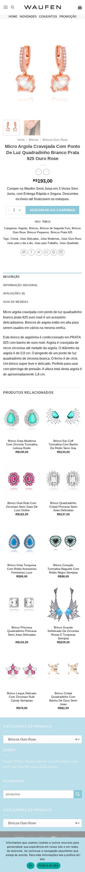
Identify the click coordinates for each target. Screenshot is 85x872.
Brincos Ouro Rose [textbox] (41, 739)
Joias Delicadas (29, 238)
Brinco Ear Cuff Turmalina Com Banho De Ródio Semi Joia (63, 444)
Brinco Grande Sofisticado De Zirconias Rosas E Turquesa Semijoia (63, 633)
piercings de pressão (25, 369)
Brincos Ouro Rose (55, 139)
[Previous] (10, 72)
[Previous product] (46, 172)
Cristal (14, 238)
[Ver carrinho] (80, 7)
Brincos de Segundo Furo (55, 228)
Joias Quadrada (68, 243)
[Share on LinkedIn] (61, 252)
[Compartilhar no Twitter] (38, 252)
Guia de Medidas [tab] (15, 301)
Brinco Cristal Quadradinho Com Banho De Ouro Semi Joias (63, 699)
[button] (5, 7)
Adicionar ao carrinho (52, 210)
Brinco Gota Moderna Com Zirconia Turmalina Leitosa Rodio (22, 444)
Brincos (34, 139)
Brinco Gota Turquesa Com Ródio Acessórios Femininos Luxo (22, 569)
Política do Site (48, 865)
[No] (79, 856)
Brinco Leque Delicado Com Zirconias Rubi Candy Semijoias (22, 697)
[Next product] (38, 172)
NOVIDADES (28, 16)
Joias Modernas (49, 238)
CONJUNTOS (48, 16)
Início (21, 139)
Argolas (22, 228)
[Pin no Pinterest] (53, 252)
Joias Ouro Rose (71, 238)
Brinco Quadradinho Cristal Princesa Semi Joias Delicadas (63, 507)
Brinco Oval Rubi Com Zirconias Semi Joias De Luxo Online (22, 507)
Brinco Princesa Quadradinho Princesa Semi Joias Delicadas (22, 631)
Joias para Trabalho (46, 243)
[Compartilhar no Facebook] (31, 252)
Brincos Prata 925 (61, 232)
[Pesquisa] (12, 7)
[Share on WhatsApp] (23, 252)
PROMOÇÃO (68, 16)
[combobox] (42, 739)
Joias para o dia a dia (20, 243)
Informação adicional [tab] (20, 285)
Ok (30, 865)
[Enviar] (78, 794)
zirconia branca (38, 358)
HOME (13, 16)
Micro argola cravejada (20, 312)
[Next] (75, 72)
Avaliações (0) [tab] (14, 293)
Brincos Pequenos (38, 232)
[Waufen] (42, 7)
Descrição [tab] (11, 276)
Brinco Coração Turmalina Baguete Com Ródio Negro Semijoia (63, 569)
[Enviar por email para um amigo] (46, 252)
